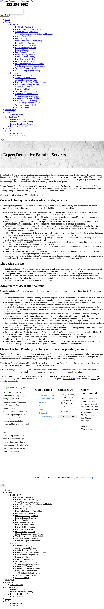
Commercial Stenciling (24, 87)
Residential (14, 25)
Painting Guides (11, 117)
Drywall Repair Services (25, 43)
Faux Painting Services (24, 52)
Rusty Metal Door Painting (26, 100)
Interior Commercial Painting (21, 121)
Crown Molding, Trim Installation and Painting (34, 34)
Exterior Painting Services (25, 48)
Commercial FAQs (17, 135)
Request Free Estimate (67, 417)
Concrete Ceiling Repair (25, 89)
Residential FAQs (17, 133)
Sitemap (90, 478)
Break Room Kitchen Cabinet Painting (30, 82)
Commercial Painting (23, 75)
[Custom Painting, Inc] (15, 388)
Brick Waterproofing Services (27, 84)
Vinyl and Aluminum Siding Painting (30, 66)
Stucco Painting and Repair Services (29, 64)
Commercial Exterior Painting (27, 93)
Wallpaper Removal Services (26, 68)
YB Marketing (81, 478)
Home (7, 20)
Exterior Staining (22, 50)
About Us (9, 112)
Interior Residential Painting (21, 119)
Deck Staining (21, 38)
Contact (8, 128)
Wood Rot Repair (22, 107)
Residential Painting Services (26, 27)
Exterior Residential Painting (21, 124)
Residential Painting (46, 395)
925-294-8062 (17, 4)
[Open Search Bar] (2, 140)
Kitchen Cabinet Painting (25, 57)
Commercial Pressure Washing (27, 98)
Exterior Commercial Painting (22, 126)
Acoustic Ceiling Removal (25, 77)
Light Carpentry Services (25, 59)
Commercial (15, 73)
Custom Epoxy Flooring (25, 36)
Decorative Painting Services (26, 45)
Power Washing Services (25, 61)
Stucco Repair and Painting (26, 91)
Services (8, 22)
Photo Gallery (10, 110)
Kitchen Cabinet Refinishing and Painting (32, 29)
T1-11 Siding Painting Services (27, 103)
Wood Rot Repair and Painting (27, 70)
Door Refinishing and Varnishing (28, 41)
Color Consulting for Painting (27, 31)
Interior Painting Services (25, 54)
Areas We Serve (16, 114)
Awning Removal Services (26, 80)
